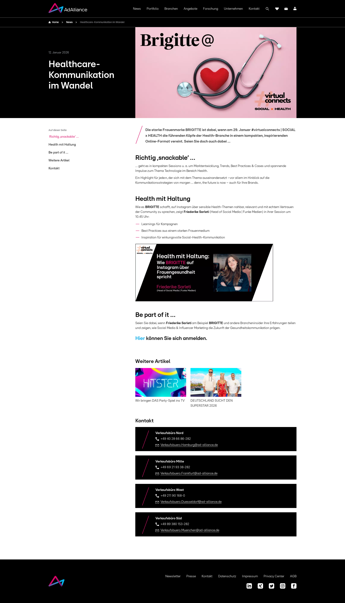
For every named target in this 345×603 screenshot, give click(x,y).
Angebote (190, 8)
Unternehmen (233, 8)
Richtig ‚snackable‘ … (64, 136)
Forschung (210, 8)
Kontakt (254, 8)
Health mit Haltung (62, 144)
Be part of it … (58, 152)
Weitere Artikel (59, 160)
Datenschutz (227, 576)
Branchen (171, 8)
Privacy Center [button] (274, 576)
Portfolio (153, 8)
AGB (293, 576)
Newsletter (173, 576)
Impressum (250, 576)
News (137, 8)
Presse (191, 576)
